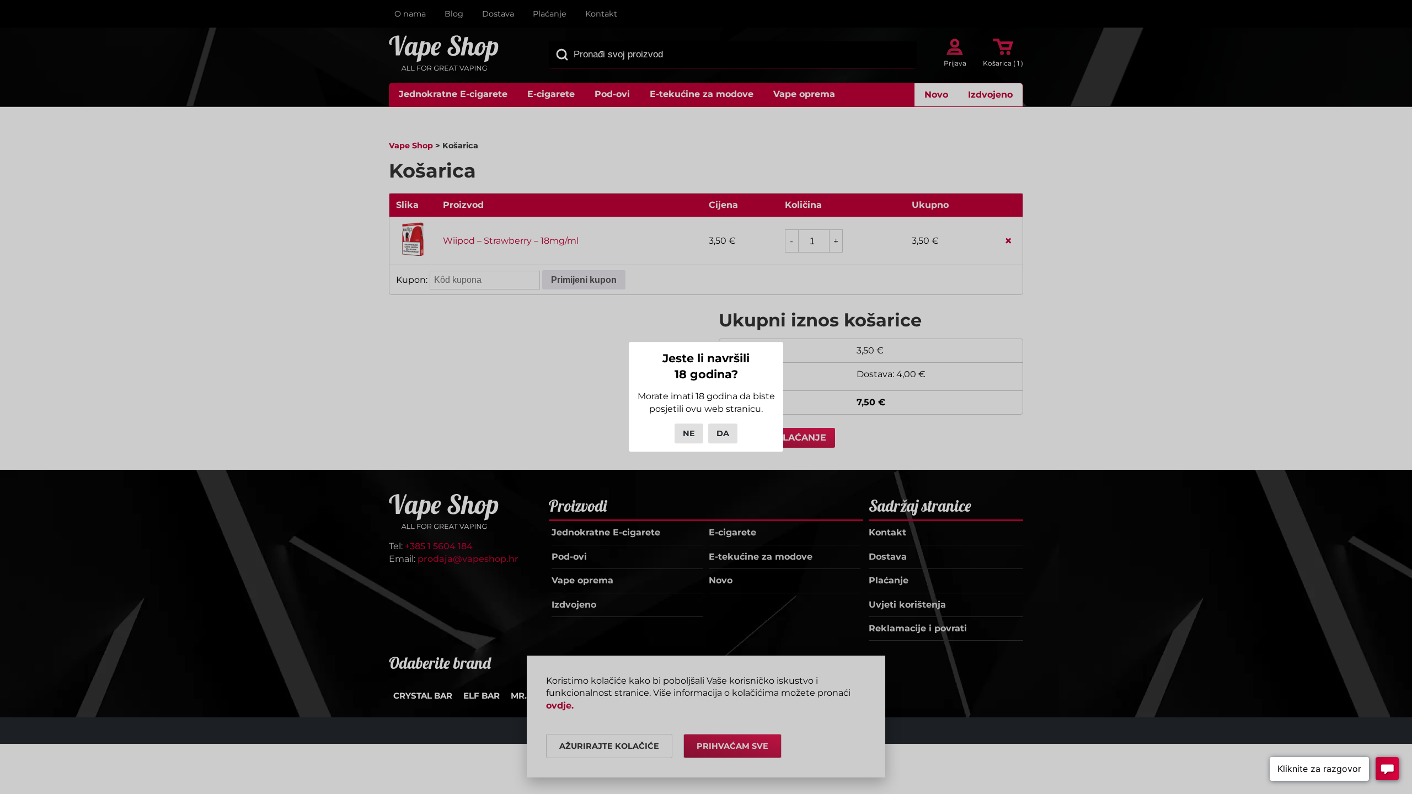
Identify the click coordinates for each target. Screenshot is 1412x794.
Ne (689, 433)
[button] (1319, 769)
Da (722, 433)
